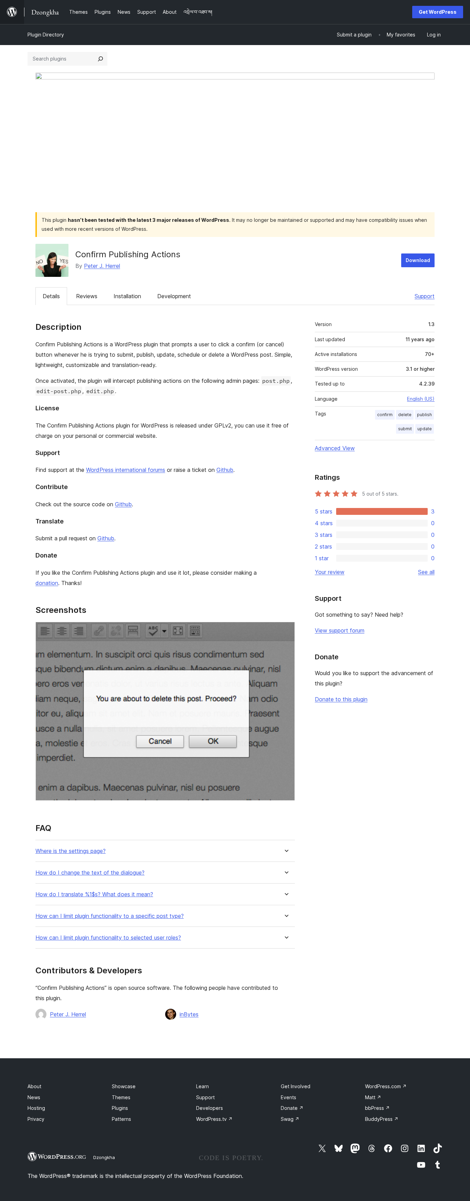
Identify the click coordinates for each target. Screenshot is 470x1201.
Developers (209, 1108)
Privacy (36, 1119)
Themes (121, 1097)
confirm (385, 414)
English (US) (421, 399)
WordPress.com (386, 1086)
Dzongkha (104, 1157)
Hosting (36, 1108)
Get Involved (295, 1086)
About (34, 1086)
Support (425, 296)
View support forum (339, 630)
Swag (290, 1119)
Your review (329, 572)
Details (51, 296)
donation (46, 583)
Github (224, 469)
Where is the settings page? (70, 851)
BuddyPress (381, 1119)
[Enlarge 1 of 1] (285, 631)
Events (288, 1097)
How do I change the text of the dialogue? (90, 872)
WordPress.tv (214, 1119)
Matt (373, 1097)
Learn (202, 1086)
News (34, 1097)
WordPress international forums (125, 469)
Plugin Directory (46, 34)
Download (418, 260)
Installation (127, 296)
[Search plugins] (100, 59)
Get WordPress (438, 12)
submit (405, 428)
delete (405, 414)
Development (174, 296)
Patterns (121, 1119)
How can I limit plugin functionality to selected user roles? (108, 937)
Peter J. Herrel (102, 265)
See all (426, 572)
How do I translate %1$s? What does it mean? (94, 894)
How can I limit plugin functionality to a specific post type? (109, 916)
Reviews (86, 296)
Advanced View (335, 448)
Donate (292, 1108)
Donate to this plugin (341, 699)
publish (424, 414)
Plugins (120, 1108)
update (424, 428)
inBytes (189, 1014)
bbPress (377, 1108)
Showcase (124, 1086)
